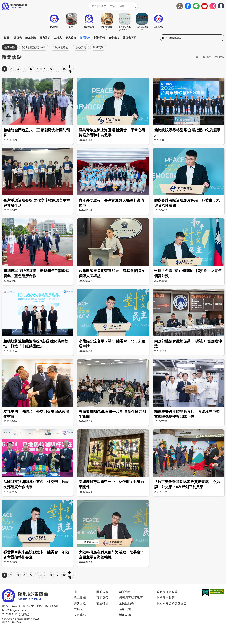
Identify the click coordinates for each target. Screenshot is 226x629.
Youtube (204, 6)
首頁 (6, 37)
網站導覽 (179, 6)
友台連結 (114, 37)
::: (113, 33)
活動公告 (80, 47)
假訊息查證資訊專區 (34, 47)
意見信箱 (71, 37)
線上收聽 (30, 37)
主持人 (58, 37)
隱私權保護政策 (167, 591)
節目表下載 (129, 37)
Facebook (188, 6)
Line (196, 6)
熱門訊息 (85, 37)
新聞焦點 (9, 47)
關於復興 (102, 591)
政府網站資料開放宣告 (171, 603)
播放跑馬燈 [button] (166, 37)
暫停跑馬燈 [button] (163, 37)
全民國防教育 (60, 47)
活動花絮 (98, 47)
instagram (212, 6)
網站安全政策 (166, 597)
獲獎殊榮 (102, 597)
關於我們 (99, 37)
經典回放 (45, 37)
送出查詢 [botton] (134, 6)
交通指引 (102, 603)
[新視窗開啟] (205, 593)
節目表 (18, 37)
